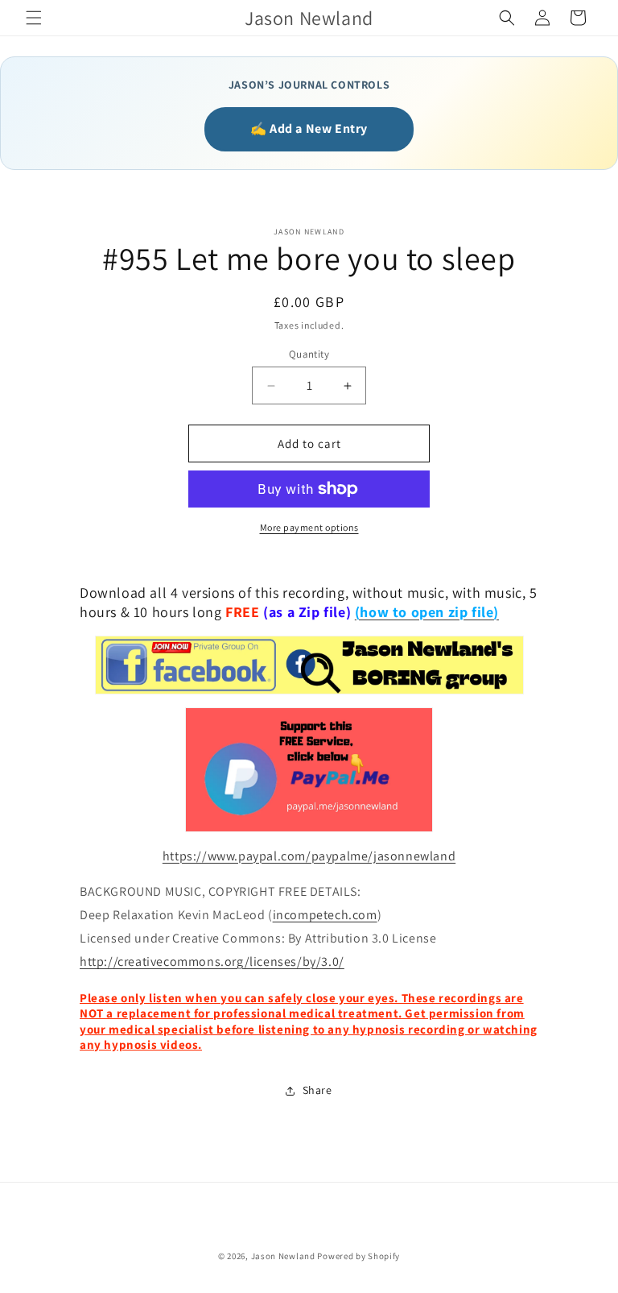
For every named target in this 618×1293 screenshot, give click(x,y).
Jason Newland (283, 1256)
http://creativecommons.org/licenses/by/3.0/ (212, 961)
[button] (34, 17)
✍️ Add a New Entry (309, 128)
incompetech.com (325, 914)
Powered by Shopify (358, 1256)
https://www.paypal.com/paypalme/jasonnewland (309, 855)
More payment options (309, 527)
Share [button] (317, 1090)
